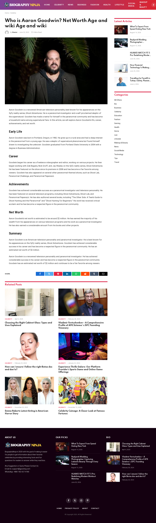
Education (118, 116)
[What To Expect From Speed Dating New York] (121, 30)
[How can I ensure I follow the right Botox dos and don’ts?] (29, 346)
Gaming (117, 123)
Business (82, 5)
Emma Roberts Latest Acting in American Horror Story (26, 412)
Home (47, 5)
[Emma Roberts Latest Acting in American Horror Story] (29, 390)
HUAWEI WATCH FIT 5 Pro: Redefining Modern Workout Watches (140, 54)
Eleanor (14, 32)
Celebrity (59, 5)
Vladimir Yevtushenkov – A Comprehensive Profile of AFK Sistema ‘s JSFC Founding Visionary (81, 325)
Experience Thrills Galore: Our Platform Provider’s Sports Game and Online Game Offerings (80, 369)
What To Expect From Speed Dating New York (140, 28)
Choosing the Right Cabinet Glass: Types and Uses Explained (28, 324)
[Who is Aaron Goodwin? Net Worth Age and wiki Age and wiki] (56, 70)
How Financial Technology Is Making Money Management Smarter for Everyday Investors (139, 66)
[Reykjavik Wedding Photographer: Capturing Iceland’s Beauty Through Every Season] (121, 43)
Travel (116, 162)
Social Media (131, 5)
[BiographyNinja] (22, 5)
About (85, 508)
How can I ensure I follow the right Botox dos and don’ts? (28, 368)
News (70, 5)
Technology (118, 154)
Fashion (95, 5)
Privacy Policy (72, 508)
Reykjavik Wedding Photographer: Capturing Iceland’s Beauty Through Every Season (139, 41)
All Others (118, 100)
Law (115, 135)
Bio (115, 104)
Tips (116, 158)
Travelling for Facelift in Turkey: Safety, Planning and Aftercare (140, 79)
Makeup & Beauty (143, 4)
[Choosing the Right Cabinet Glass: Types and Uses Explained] (29, 302)
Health (107, 5)
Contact (95, 508)
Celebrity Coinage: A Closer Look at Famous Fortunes (81, 412)
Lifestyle (119, 5)
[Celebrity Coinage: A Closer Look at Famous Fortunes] (82, 390)
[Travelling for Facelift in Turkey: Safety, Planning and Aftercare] (121, 81)
